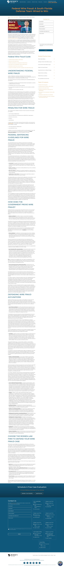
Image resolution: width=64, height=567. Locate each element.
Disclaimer (42, 560)
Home (9, 17)
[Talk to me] (60, 563)
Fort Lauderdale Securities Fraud (43, 78)
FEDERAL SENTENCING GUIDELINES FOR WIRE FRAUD (18, 62)
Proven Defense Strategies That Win (44, 555)
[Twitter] (27, 563)
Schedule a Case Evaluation (27, 493)
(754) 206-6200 (52, 2)
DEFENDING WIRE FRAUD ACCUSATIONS (16, 66)
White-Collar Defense (14, 17)
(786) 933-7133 (36, 537)
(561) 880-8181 (49, 506)
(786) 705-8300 (37, 527)
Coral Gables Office (37, 531)
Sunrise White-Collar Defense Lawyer (44, 64)
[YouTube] (33, 563)
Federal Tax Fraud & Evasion (43, 67)
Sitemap (33, 560)
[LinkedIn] (30, 563)
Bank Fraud (11, 123)
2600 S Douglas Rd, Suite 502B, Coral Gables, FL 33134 (38, 534)
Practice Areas (35, 555)
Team (55, 555)
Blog (52, 555)
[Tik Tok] (36, 563)
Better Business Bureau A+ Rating (25, 560)
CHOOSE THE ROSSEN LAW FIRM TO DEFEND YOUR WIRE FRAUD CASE (21, 67)
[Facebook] (24, 563)
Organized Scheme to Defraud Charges (44, 70)
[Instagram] (40, 563)
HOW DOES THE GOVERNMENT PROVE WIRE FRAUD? (18, 64)
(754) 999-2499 (36, 517)
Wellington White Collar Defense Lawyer (45, 61)
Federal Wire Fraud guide (43, 84)
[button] (42, 2)
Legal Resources (39, 493)
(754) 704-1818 (49, 527)
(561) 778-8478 (49, 538)
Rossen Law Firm (49, 501)
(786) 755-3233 (43, 547)
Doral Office (42, 542)
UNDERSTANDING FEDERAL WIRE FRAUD (16, 59)
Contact (32, 480)
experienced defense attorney (13, 38)
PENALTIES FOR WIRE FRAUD (14, 61)
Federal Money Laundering (42, 75)
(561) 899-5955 (49, 518)
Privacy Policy (37, 560)
